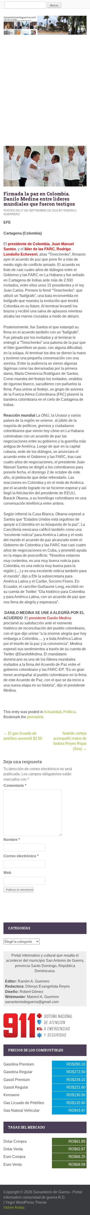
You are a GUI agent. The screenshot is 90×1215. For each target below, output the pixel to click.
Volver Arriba (13, 1207)
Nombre (11, 840)
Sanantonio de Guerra (51, 1192)
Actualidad (52, 712)
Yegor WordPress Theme (26, 1202)
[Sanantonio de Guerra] (45, 24)
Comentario (14, 786)
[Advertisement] (45, 89)
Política (69, 712)
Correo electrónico (21, 856)
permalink (35, 717)
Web (7, 873)
